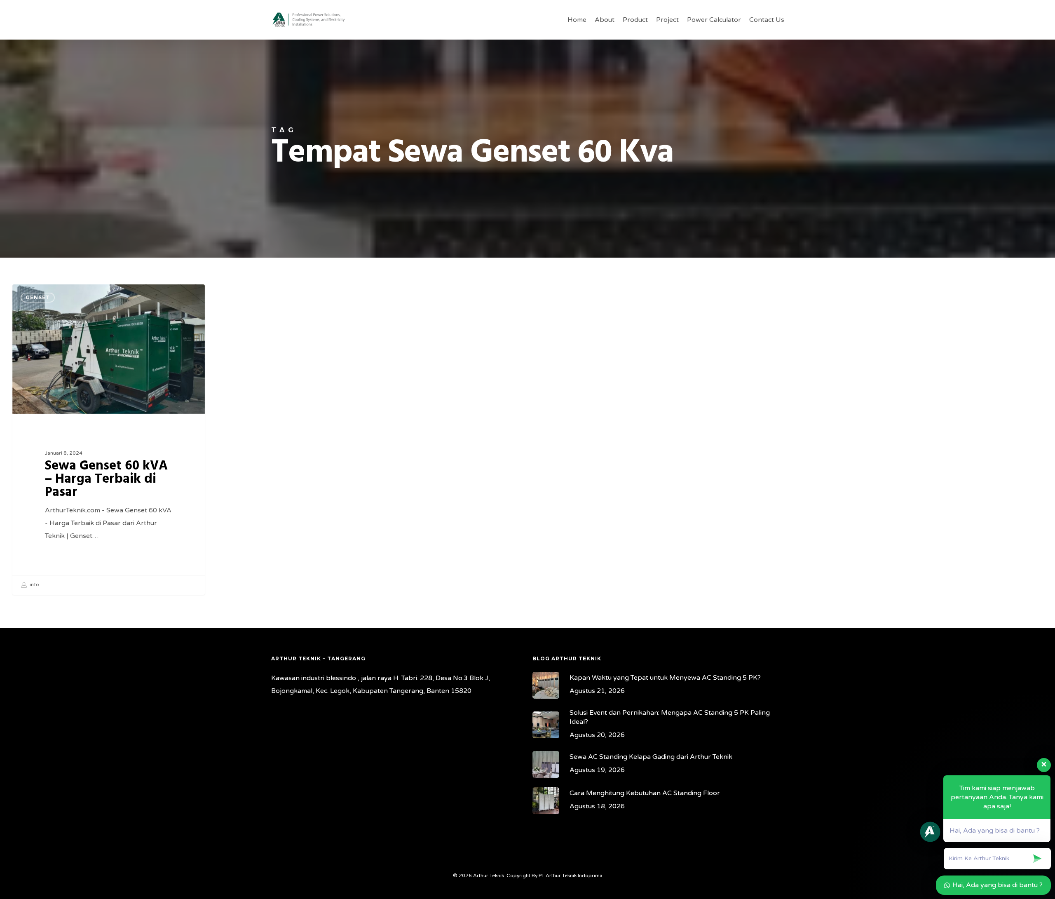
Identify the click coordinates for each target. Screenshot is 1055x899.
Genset (38, 297)
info (33, 584)
